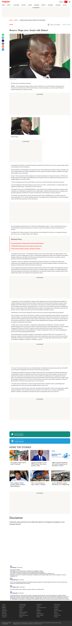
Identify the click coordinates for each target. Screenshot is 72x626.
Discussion (4, 613)
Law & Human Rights (41, 607)
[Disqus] (39, 546)
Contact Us (31, 622)
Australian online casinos (28, 623)
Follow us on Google (55, 24)
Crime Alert (4, 610)
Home (3, 5)
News (8, 5)
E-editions (16, 5)
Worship (56, 616)
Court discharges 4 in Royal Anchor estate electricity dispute (28, 243)
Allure (3, 604)
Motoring (39, 610)
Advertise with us (24, 622)
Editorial (50, 5)
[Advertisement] (39, 104)
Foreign (21, 609)
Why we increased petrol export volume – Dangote (38, 483)
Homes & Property (23, 612)
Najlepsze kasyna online (17, 623)
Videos (55, 612)
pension (21, 616)
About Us (18, 622)
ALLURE (65, 5)
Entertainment (22, 604)
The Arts (56, 607)
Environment (22, 606)
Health (20, 610)
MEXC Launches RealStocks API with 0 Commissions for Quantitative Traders (60, 464)
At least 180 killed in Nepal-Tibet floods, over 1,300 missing (60, 483)
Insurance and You (23, 615)
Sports (43, 5)
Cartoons (56, 609)
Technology (57, 606)
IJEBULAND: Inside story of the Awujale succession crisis (27, 246)
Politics (23, 5)
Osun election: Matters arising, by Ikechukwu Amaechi (26, 249)
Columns (57, 5)
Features (21, 607)
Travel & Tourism (58, 610)
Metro (30, 5)
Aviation (4, 606)
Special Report (40, 615)
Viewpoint (56, 613)
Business (36, 5)
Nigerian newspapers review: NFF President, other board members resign (39, 464)
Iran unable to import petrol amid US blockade (18, 463)
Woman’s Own (57, 615)
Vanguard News (6, 2)
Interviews (39, 604)
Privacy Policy (36, 622)
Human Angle (22, 613)
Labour (38, 606)
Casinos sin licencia (37, 623)
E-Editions (4, 616)
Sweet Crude (57, 604)
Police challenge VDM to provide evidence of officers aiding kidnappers (17, 484)
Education (4, 615)
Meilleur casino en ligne (56, 622)
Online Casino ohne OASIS (45, 622)
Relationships (40, 613)
